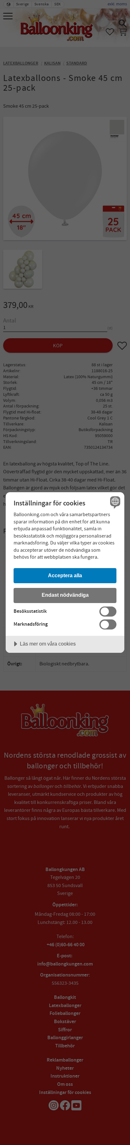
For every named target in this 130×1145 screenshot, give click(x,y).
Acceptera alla (65, 575)
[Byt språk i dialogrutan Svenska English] (114, 502)
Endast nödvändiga (65, 595)
